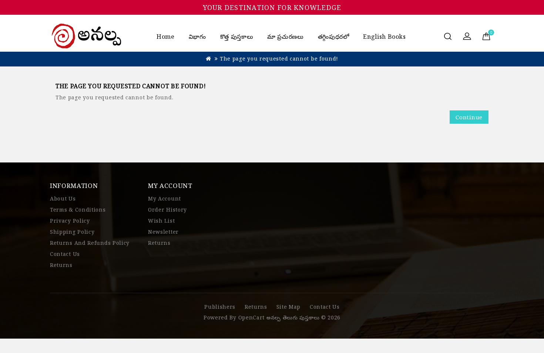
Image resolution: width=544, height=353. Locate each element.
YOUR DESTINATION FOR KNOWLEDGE (272, 7)
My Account (164, 198)
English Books (384, 36)
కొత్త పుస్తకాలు (236, 36)
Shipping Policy (72, 231)
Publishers (219, 306)
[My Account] (467, 37)
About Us (63, 198)
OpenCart (251, 317)
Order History (167, 209)
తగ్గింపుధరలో (333, 36)
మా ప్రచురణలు (285, 36)
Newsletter (163, 231)
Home (166, 36)
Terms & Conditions (78, 209)
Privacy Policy (70, 220)
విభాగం (197, 36)
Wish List (161, 220)
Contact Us (65, 253)
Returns (61, 264)
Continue (469, 117)
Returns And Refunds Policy (90, 242)
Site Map (288, 306)
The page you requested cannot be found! (279, 58)
